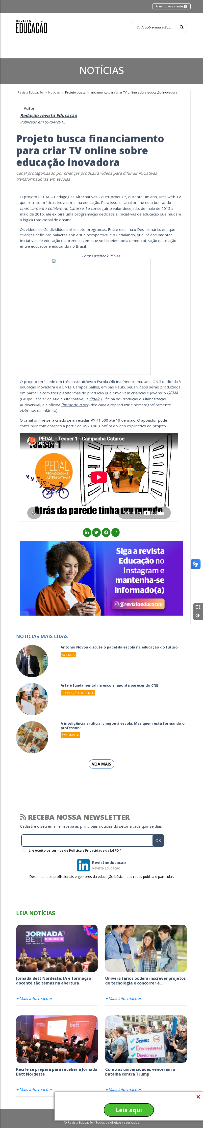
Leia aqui (129, 1110)
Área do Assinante (170, 6)
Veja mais (101, 764)
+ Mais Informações (34, 998)
